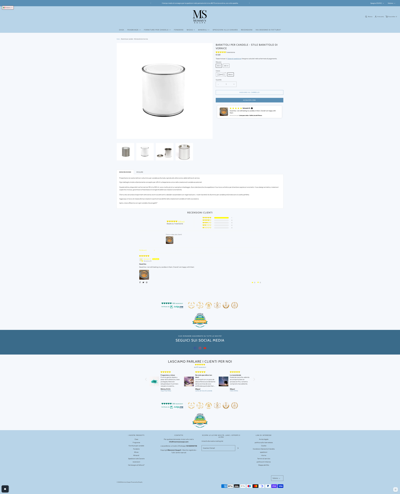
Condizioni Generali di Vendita (264, 449)
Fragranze (136, 442)
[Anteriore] (150, 3)
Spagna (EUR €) (376, 3)
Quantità (218, 80)
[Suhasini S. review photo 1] (144, 275)
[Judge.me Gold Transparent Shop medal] (200, 305)
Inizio (118, 39)
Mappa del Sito (263, 465)
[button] (125, 151)
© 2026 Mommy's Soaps (123, 482)
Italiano (391, 3)
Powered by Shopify (136, 482)
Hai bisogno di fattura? (268, 30)
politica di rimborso (264, 462)
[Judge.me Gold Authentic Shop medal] (191, 305)
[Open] (5, 488)
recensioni (247, 30)
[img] (144, 256)
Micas (136, 452)
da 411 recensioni (200, 367)
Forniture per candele (136, 446)
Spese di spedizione (234, 59)
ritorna (263, 455)
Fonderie (179, 30)
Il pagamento (221, 74)
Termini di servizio (263, 459)
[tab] (125, 172)
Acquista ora (249, 100)
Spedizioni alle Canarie (225, 30)
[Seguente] (249, 3)
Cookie (263, 446)
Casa (121, 30)
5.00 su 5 (181, 221)
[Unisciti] (238, 448)
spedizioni (263, 452)
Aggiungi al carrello (249, 92)
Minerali (136, 455)
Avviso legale (263, 439)
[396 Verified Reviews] (200, 329)
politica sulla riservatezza (264, 442)
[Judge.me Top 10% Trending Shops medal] (234, 305)
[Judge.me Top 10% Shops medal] (226, 305)
